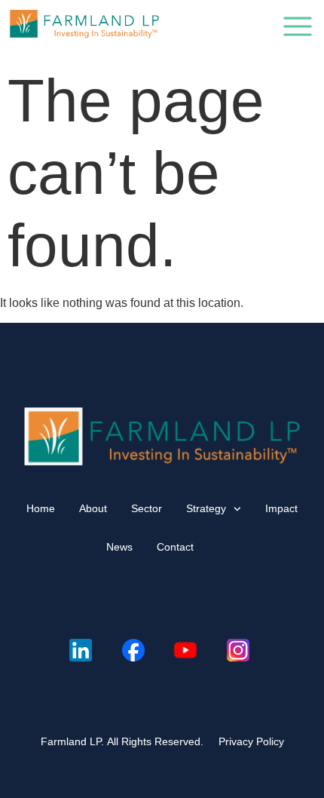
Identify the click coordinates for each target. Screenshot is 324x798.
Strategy (206, 508)
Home (40, 508)
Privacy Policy (251, 741)
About (93, 508)
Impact (281, 508)
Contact (175, 547)
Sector (146, 508)
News (119, 547)
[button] (297, 29)
